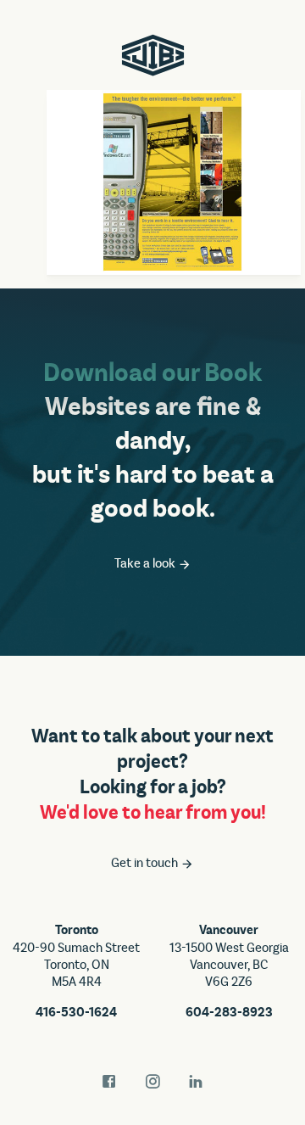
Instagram (152, 1081)
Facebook (109, 1081)
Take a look (146, 563)
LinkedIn (195, 1081)
